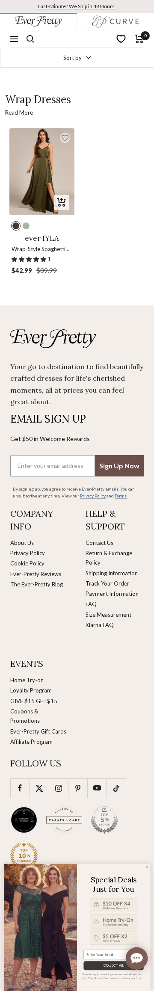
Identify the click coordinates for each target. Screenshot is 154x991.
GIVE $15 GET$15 (33, 701)
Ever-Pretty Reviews (35, 574)
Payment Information (112, 593)
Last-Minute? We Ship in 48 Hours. (77, 6)
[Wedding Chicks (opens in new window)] (24, 820)
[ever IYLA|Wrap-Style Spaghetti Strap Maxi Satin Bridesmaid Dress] (41, 171)
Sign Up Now (119, 465)
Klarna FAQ (100, 624)
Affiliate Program (31, 741)
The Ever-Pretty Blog (36, 584)
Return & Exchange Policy (109, 558)
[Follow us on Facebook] (20, 788)
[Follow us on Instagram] (58, 788)
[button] (65, 138)
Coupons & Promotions (25, 716)
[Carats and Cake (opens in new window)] (64, 820)
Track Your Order (107, 583)
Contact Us (99, 542)
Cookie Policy (27, 563)
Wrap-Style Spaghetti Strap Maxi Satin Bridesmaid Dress (38, 250)
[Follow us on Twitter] (39, 788)
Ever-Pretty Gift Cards (38, 731)
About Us (22, 542)
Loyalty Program (31, 690)
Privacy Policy (27, 553)
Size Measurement (108, 614)
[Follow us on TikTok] (116, 788)
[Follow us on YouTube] (97, 788)
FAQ (91, 604)
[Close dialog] (147, 867)
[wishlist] (121, 39)
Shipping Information (112, 573)
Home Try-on (27, 680)
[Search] (30, 39)
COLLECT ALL (114, 965)
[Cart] (139, 39)
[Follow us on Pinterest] (77, 788)
